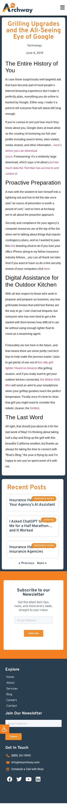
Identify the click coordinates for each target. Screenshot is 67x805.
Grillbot (34, 408)
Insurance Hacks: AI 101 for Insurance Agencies (32, 549)
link (13, 245)
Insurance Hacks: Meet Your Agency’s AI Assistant (32, 502)
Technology (34, 45)
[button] (4, 729)
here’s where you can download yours (33, 151)
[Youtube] (28, 779)
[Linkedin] (38, 779)
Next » (42, 563)
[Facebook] (9, 779)
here (47, 268)
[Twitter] (19, 779)
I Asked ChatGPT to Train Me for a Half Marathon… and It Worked (30, 526)
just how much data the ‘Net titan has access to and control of (32, 168)
